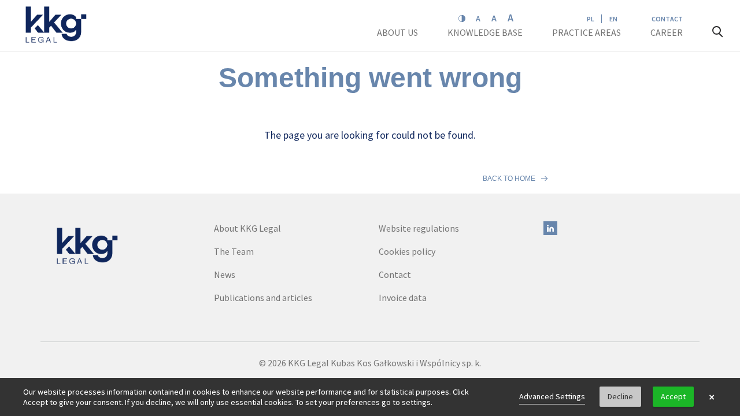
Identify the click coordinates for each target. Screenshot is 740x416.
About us (398, 32)
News (224, 274)
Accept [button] (673, 396)
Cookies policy (407, 251)
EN (613, 18)
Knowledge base (485, 32)
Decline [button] (620, 396)
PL (590, 18)
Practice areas (586, 32)
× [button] (712, 397)
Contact (667, 18)
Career (667, 32)
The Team (234, 251)
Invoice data (403, 297)
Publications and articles (263, 297)
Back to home (509, 178)
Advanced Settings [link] (552, 396)
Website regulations (419, 228)
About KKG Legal (247, 228)
